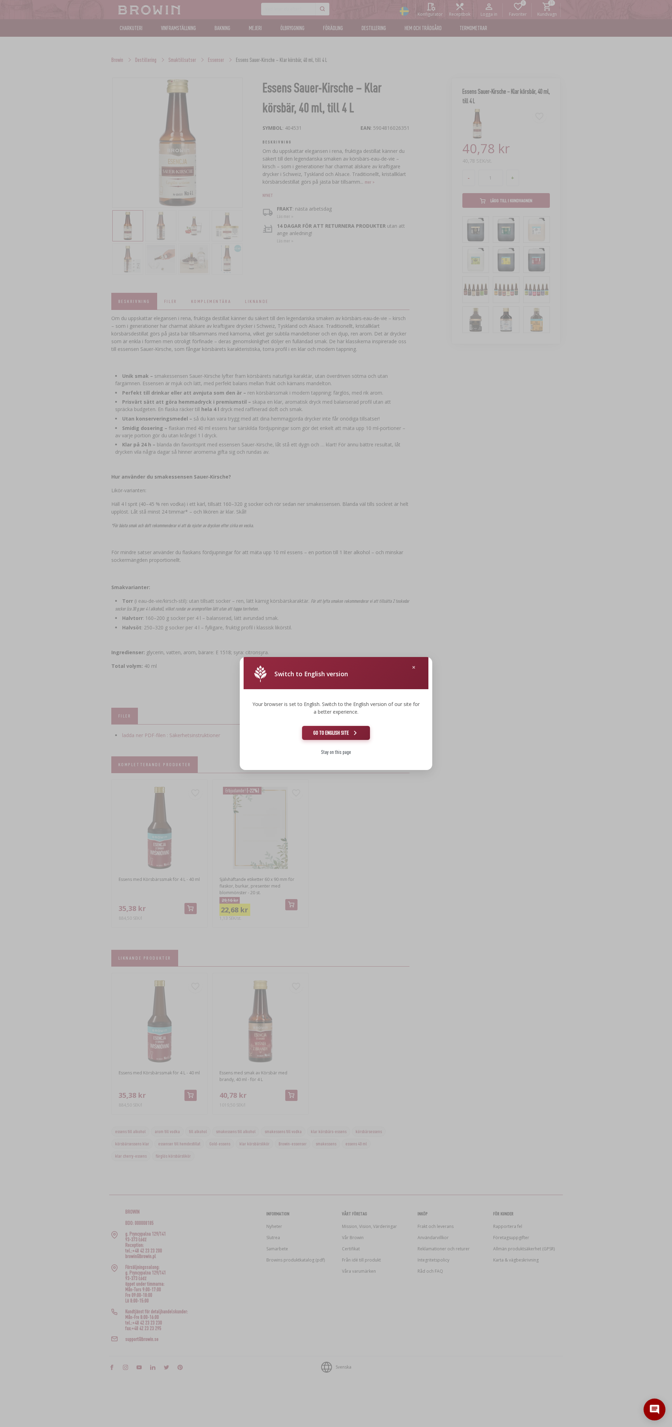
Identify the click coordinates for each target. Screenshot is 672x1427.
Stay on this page (336, 752)
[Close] (414, 667)
